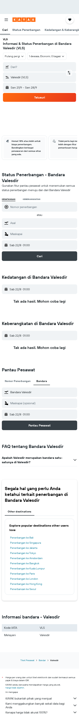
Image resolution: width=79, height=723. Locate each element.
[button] (6, 20)
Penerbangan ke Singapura (25, 542)
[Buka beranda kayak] (23, 19)
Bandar (42, 660)
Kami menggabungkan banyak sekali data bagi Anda (35, 705)
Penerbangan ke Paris (22, 573)
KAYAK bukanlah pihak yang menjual (29, 698)
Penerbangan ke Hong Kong (26, 584)
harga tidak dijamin (15, 687)
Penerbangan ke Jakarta (23, 548)
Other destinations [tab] (19, 511)
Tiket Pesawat (27, 660)
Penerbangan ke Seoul (23, 589)
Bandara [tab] (41, 381)
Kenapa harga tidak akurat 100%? (26, 712)
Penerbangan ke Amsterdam (26, 558)
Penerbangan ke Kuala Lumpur (27, 568)
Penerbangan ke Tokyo (23, 553)
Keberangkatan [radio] (31, 199)
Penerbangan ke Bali (21, 537)
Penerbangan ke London (24, 578)
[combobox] (43, 222)
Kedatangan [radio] (8, 199)
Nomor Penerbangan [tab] (17, 381)
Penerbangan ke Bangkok (24, 563)
